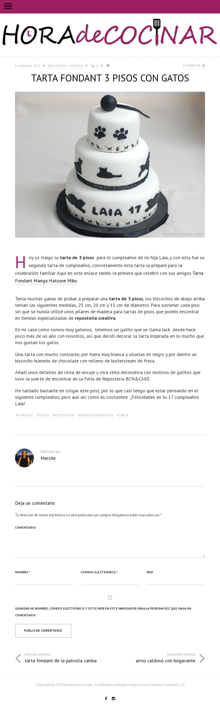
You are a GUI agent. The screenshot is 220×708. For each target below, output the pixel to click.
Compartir (192, 65)
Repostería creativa (65, 66)
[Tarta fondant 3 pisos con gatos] (110, 167)
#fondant (24, 415)
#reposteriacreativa (95, 415)
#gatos (43, 415)
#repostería (63, 415)
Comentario (25, 527)
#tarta (122, 415)
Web (149, 572)
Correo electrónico (99, 572)
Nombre (22, 572)
